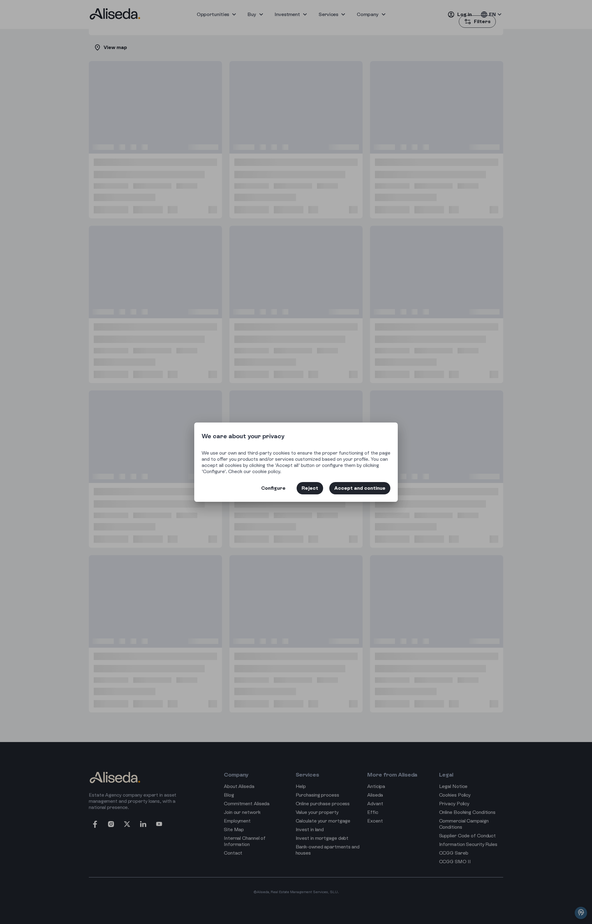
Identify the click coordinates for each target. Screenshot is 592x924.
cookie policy (266, 471)
